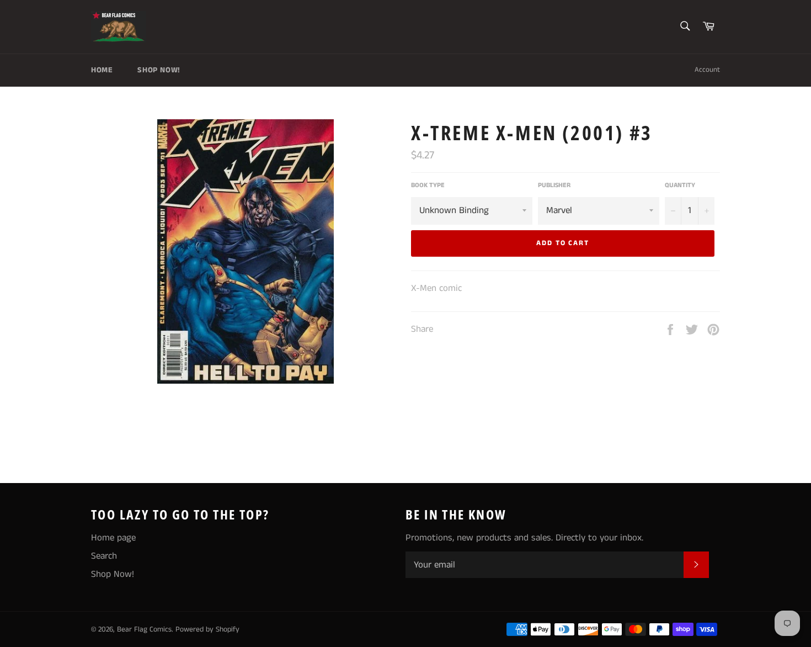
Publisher (554, 185)
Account (707, 70)
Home (102, 70)
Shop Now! (158, 70)
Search (104, 556)
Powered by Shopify (207, 629)
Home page (113, 537)
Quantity (680, 185)
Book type (428, 185)
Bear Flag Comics (144, 629)
